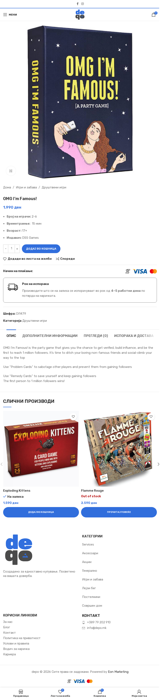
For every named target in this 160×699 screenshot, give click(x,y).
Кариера (9, 654)
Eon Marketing (118, 672)
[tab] (11, 335)
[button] (41, 512)
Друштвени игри (54, 187)
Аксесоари (90, 553)
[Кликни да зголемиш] (11, 171)
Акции (86, 562)
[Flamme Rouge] (119, 449)
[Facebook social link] (77, 4)
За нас (7, 622)
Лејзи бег (89, 588)
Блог (6, 627)
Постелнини (91, 597)
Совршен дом (92, 605)
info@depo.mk (96, 628)
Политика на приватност (22, 638)
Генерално (89, 571)
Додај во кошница (41, 248)
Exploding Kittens (16, 490)
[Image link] (18, 549)
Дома (7, 187)
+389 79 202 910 (99, 622)
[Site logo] (80, 14)
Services (88, 544)
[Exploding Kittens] (41, 449)
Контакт (9, 633)
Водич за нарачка (16, 649)
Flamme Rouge (92, 490)
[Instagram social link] (82, 4)
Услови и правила (16, 643)
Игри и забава (26, 187)
